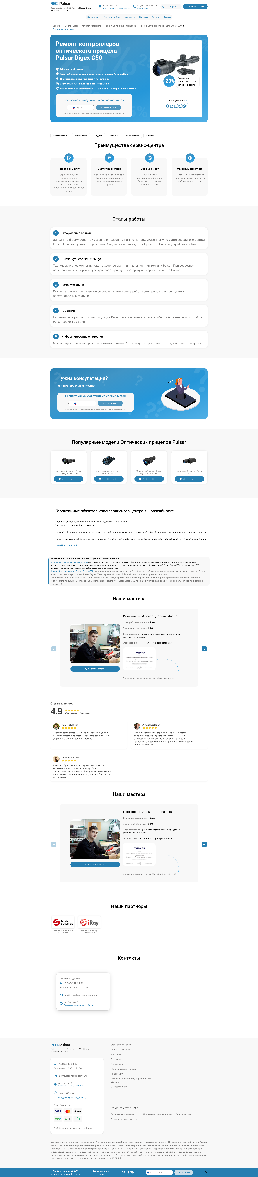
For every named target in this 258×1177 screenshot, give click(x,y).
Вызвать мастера (96, 668)
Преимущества (60, 135)
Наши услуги (117, 1073)
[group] (63, 925)
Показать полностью (66, 544)
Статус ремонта (173, 6)
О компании (92, 17)
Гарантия (114, 135)
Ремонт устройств (112, 17)
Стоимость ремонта (121, 1044)
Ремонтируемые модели (123, 1069)
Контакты (156, 17)
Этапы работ (81, 135)
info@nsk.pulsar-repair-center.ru (80, 995)
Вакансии (143, 17)
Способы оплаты (119, 1086)
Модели (98, 135)
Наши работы (132, 135)
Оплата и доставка (120, 1049)
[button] (204, 648)
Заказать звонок (196, 6)
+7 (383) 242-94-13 (147, 5)
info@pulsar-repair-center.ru (72, 1075)
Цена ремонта (129, 17)
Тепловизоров (183, 1114)
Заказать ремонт (70, 479)
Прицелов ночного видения (157, 1114)
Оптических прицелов (122, 1114)
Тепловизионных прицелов (125, 1119)
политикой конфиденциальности (113, 113)
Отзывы (167, 17)
